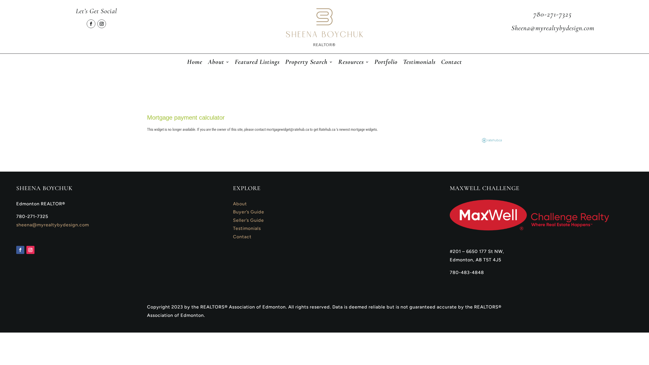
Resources (351, 63)
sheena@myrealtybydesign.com (52, 225)
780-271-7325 (552, 14)
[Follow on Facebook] (91, 24)
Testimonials (419, 63)
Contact (451, 63)
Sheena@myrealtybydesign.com (552, 28)
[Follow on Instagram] (101, 24)
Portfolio (386, 63)
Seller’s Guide (248, 220)
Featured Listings (257, 63)
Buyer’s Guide (248, 212)
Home (194, 63)
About (240, 204)
